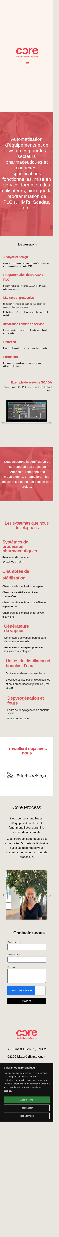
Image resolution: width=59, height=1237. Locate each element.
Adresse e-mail (13, 954)
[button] (27, 63)
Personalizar (27, 1107)
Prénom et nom (14, 942)
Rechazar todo (27, 1115)
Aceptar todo (26, 1099)
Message (11, 967)
